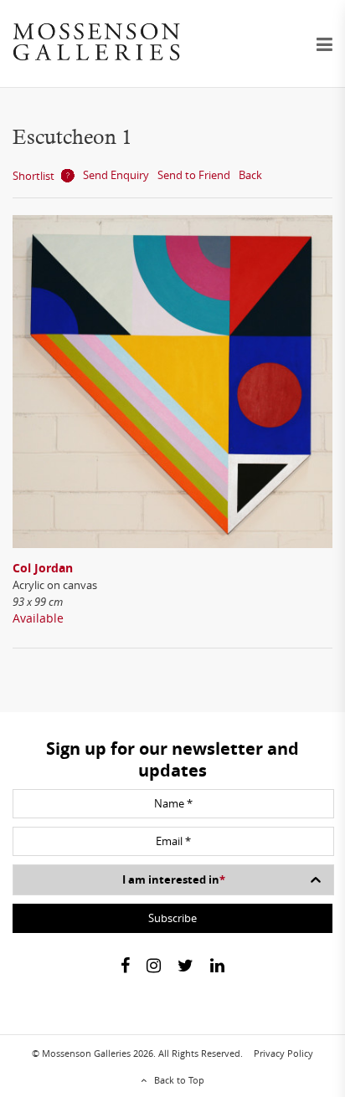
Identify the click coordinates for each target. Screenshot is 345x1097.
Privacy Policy (283, 1053)
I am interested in (173, 879)
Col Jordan (43, 568)
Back (250, 174)
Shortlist (33, 175)
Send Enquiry (116, 174)
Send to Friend (193, 174)
